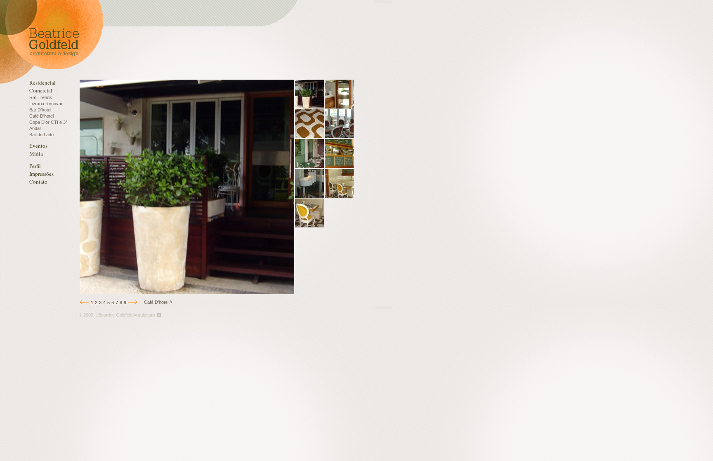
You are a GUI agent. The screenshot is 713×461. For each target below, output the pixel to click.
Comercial (40, 90)
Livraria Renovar (46, 103)
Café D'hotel (41, 115)
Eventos (38, 145)
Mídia (36, 153)
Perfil (35, 166)
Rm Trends (40, 97)
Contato (38, 181)
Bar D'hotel (40, 109)
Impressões (41, 173)
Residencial (42, 82)
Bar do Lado (41, 134)
